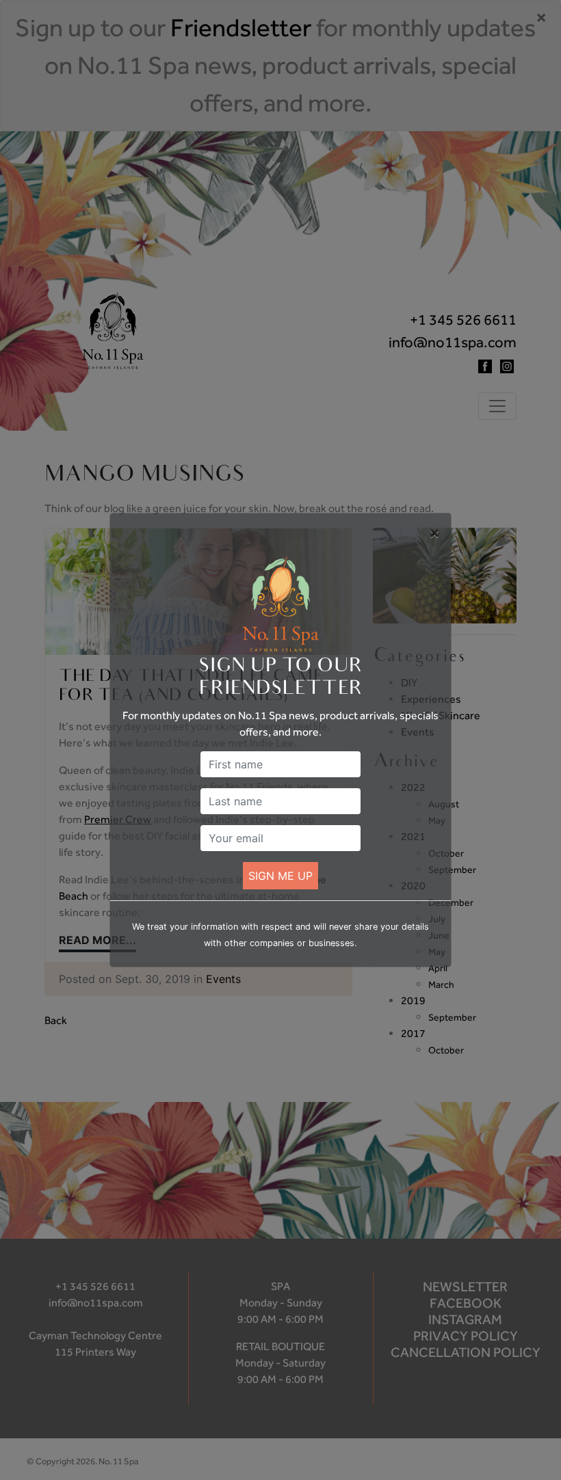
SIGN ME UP (280, 876)
